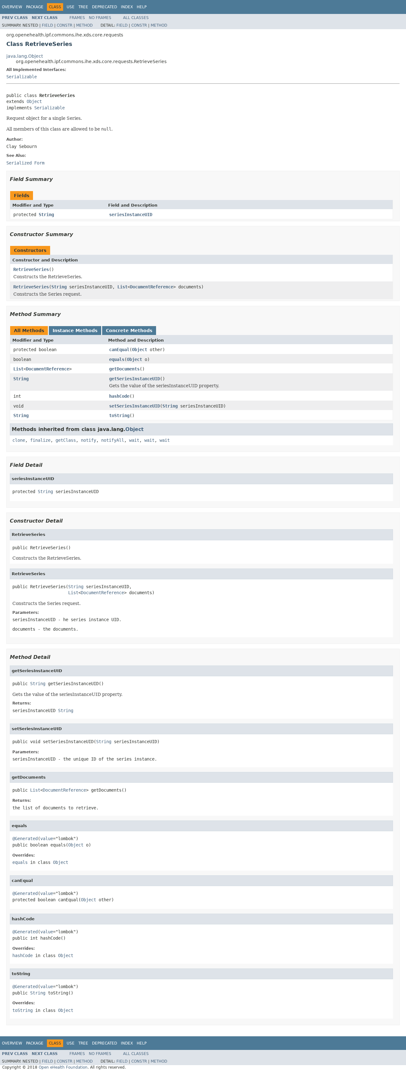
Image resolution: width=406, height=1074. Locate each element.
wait (134, 440)
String (46, 214)
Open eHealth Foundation (63, 1067)
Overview (12, 7)
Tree (83, 7)
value (46, 838)
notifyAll (112, 440)
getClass (66, 440)
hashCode (119, 396)
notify (88, 440)
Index (127, 7)
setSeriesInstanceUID (134, 405)
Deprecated (104, 7)
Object (34, 101)
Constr (64, 25)
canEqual (119, 349)
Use (71, 7)
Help (142, 7)
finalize (40, 440)
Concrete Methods (129, 330)
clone (18, 440)
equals (116, 359)
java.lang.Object (24, 56)
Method (84, 25)
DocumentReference (151, 286)
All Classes (136, 18)
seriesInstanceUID (130, 214)
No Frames (100, 18)
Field (47, 25)
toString (119, 415)
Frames (77, 18)
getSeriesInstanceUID (134, 378)
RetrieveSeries (31, 269)
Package (34, 7)
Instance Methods (75, 330)
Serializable (21, 76)
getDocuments (124, 368)
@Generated (25, 838)
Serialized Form (25, 162)
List (122, 286)
